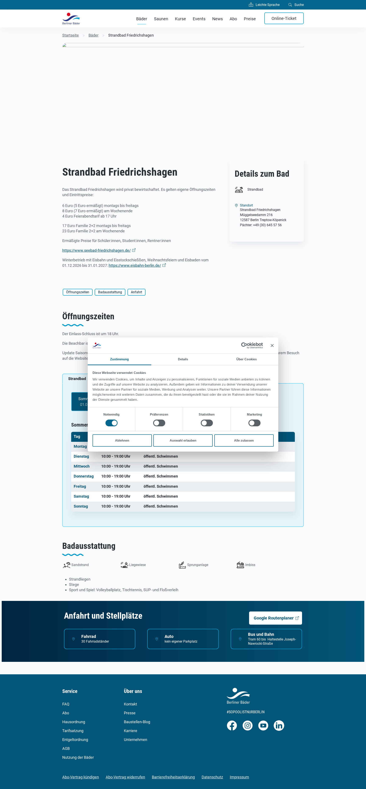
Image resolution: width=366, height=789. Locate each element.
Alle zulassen (244, 440)
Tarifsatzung (72, 730)
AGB (66, 748)
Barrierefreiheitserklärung (173, 777)
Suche (299, 5)
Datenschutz (212, 777)
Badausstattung (110, 292)
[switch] (159, 423)
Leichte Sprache (267, 5)
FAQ (65, 704)
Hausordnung (73, 722)
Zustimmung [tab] (119, 359)
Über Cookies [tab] (246, 359)
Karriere (130, 730)
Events (199, 18)
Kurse (180, 18)
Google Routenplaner (274, 618)
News (217, 18)
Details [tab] (183, 359)
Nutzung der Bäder (78, 757)
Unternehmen (135, 739)
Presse (130, 713)
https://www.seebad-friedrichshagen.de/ (96, 250)
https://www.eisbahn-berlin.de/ (135, 265)
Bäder (141, 18)
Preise (250, 18)
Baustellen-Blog (137, 722)
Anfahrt (136, 292)
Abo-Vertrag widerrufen (125, 777)
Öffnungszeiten (77, 292)
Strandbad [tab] (77, 378)
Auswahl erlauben (183, 440)
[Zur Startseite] (71, 18)
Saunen (161, 18)
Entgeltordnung (75, 739)
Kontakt (130, 704)
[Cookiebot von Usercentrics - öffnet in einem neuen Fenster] (244, 345)
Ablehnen (122, 440)
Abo (233, 18)
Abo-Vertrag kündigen (80, 777)
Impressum (239, 777)
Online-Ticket (284, 18)
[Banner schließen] (272, 345)
